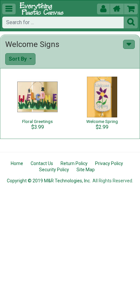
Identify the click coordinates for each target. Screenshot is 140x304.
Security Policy (54, 169)
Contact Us (42, 163)
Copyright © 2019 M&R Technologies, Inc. (49, 180)
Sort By (18, 59)
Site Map (86, 169)
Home (17, 163)
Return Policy (74, 163)
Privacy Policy (109, 163)
